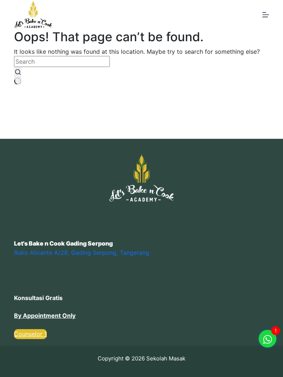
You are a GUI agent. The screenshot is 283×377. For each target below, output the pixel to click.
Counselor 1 (30, 334)
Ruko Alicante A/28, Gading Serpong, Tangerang (81, 252)
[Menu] (265, 14)
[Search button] (17, 76)
